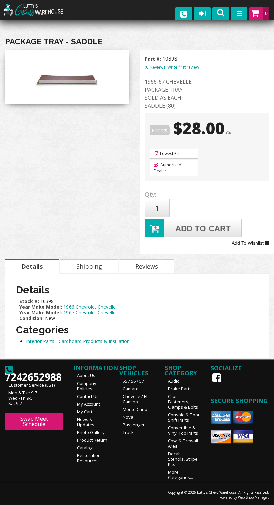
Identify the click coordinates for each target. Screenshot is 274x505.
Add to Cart (203, 228)
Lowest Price (171, 153)
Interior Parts (40, 341)
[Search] (220, 13)
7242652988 (33, 375)
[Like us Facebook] (217, 378)
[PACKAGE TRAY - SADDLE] (67, 78)
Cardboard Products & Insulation (94, 341)
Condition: (31, 318)
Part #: (153, 59)
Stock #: (29, 301)
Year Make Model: (40, 307)
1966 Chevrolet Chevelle (89, 307)
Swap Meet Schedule (34, 421)
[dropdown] (239, 13)
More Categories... (180, 474)
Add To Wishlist (248, 243)
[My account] (202, 13)
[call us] (183, 13)
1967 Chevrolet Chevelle (89, 312)
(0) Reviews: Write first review (172, 67)
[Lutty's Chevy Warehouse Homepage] (40, 10)
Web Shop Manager (253, 497)
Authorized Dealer (167, 168)
